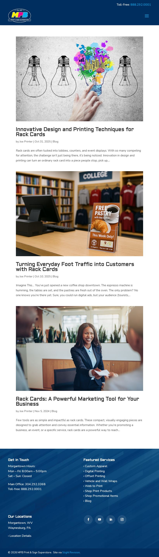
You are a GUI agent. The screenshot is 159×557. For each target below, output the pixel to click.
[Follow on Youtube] (99, 519)
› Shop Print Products (97, 491)
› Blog (87, 501)
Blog (55, 141)
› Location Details (19, 536)
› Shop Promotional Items (100, 496)
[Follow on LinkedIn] (110, 519)
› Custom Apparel (95, 466)
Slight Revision (71, 552)
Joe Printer (26, 141)
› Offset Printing (94, 476)
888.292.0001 (140, 5)
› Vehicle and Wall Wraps (100, 481)
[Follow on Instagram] (122, 519)
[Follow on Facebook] (88, 519)
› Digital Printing (94, 471)
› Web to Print (93, 486)
